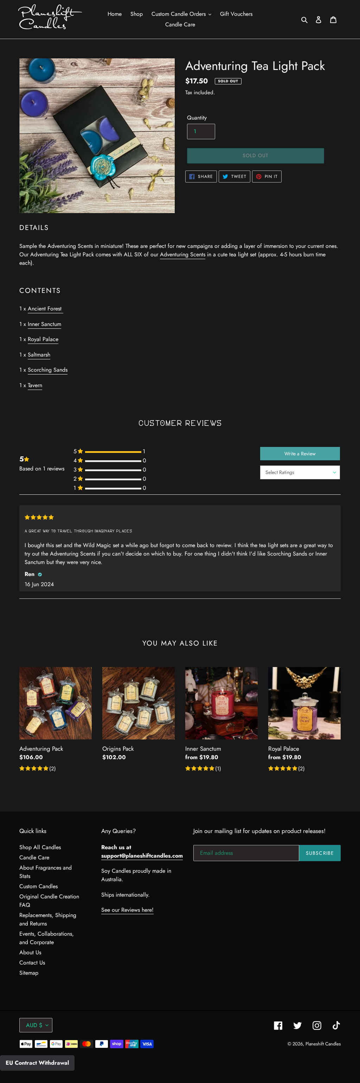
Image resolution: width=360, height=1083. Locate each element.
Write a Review (300, 453)
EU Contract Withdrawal (37, 1063)
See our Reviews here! (127, 910)
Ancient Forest (45, 309)
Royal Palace (43, 339)
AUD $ (34, 1025)
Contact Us (32, 963)
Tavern (35, 385)
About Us (30, 952)
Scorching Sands (48, 370)
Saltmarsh (39, 355)
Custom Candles (38, 886)
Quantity (197, 118)
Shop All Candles (40, 847)
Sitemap (28, 973)
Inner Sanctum (44, 324)
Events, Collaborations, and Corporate (46, 938)
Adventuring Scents (182, 254)
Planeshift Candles (46, 19)
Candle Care (34, 857)
